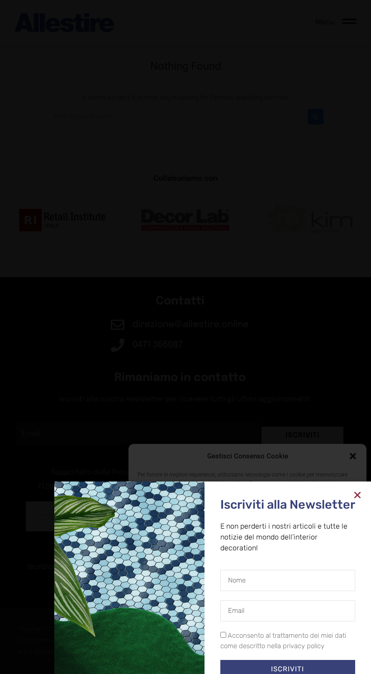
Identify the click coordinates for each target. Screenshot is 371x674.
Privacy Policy (264, 658)
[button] (352, 456)
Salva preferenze (317, 638)
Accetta (170, 638)
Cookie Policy (226, 658)
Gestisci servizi (160, 614)
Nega (241, 638)
